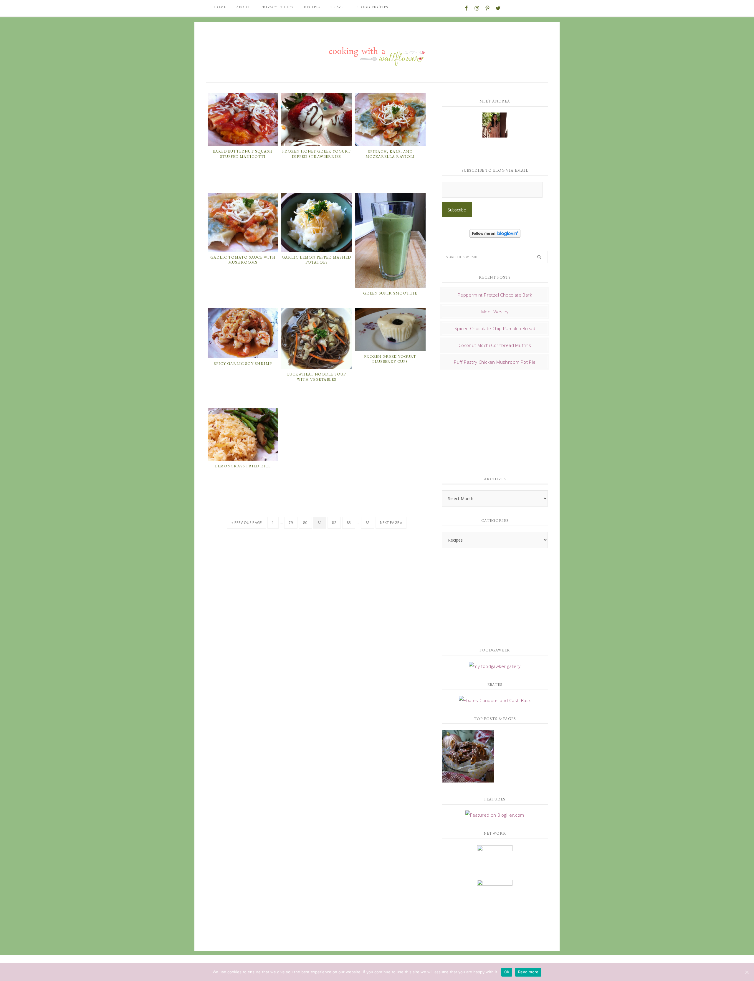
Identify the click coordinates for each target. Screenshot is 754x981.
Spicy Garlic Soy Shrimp (243, 363)
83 (349, 522)
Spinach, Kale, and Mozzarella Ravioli (390, 154)
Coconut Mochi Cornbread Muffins (495, 345)
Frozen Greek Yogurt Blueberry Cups (390, 359)
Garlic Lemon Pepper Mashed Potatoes (316, 260)
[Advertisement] (486, 421)
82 (334, 522)
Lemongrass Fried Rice (243, 466)
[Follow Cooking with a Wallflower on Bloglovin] (494, 235)
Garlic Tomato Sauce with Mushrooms (243, 260)
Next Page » (391, 522)
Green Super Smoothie (390, 293)
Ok (507, 972)
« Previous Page (246, 522)
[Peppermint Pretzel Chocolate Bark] (468, 757)
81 (320, 522)
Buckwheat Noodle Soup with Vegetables (316, 377)
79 (291, 522)
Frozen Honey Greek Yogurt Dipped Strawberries (316, 154)
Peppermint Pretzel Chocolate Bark (495, 295)
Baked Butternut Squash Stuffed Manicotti (243, 154)
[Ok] (747, 972)
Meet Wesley (494, 312)
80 (305, 522)
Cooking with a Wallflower (377, 54)
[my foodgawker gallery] (494, 666)
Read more (528, 972)
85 (368, 522)
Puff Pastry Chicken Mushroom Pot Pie (494, 362)
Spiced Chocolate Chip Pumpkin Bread (494, 328)
